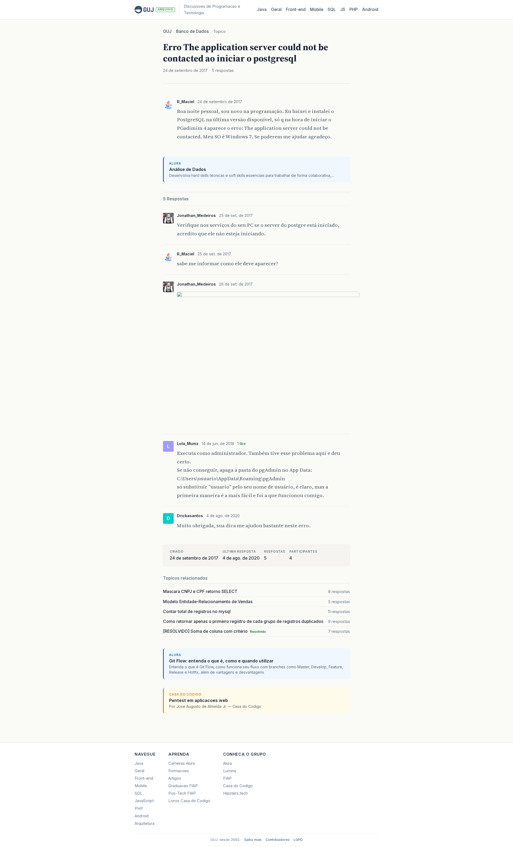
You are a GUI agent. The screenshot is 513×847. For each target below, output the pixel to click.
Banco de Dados (192, 31)
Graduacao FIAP (183, 785)
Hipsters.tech (235, 793)
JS (342, 9)
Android (370, 9)
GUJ (167, 31)
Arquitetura (144, 823)
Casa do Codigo (238, 785)
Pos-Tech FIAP (182, 793)
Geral (276, 9)
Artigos (174, 778)
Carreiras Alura (181, 763)
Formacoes (178, 770)
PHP (353, 9)
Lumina (229, 770)
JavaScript (144, 800)
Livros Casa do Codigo (189, 800)
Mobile (316, 9)
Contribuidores (278, 840)
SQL (332, 9)
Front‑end (296, 9)
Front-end (144, 778)
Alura (227, 763)
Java (262, 9)
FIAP (227, 778)
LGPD (298, 840)
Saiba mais (253, 840)
